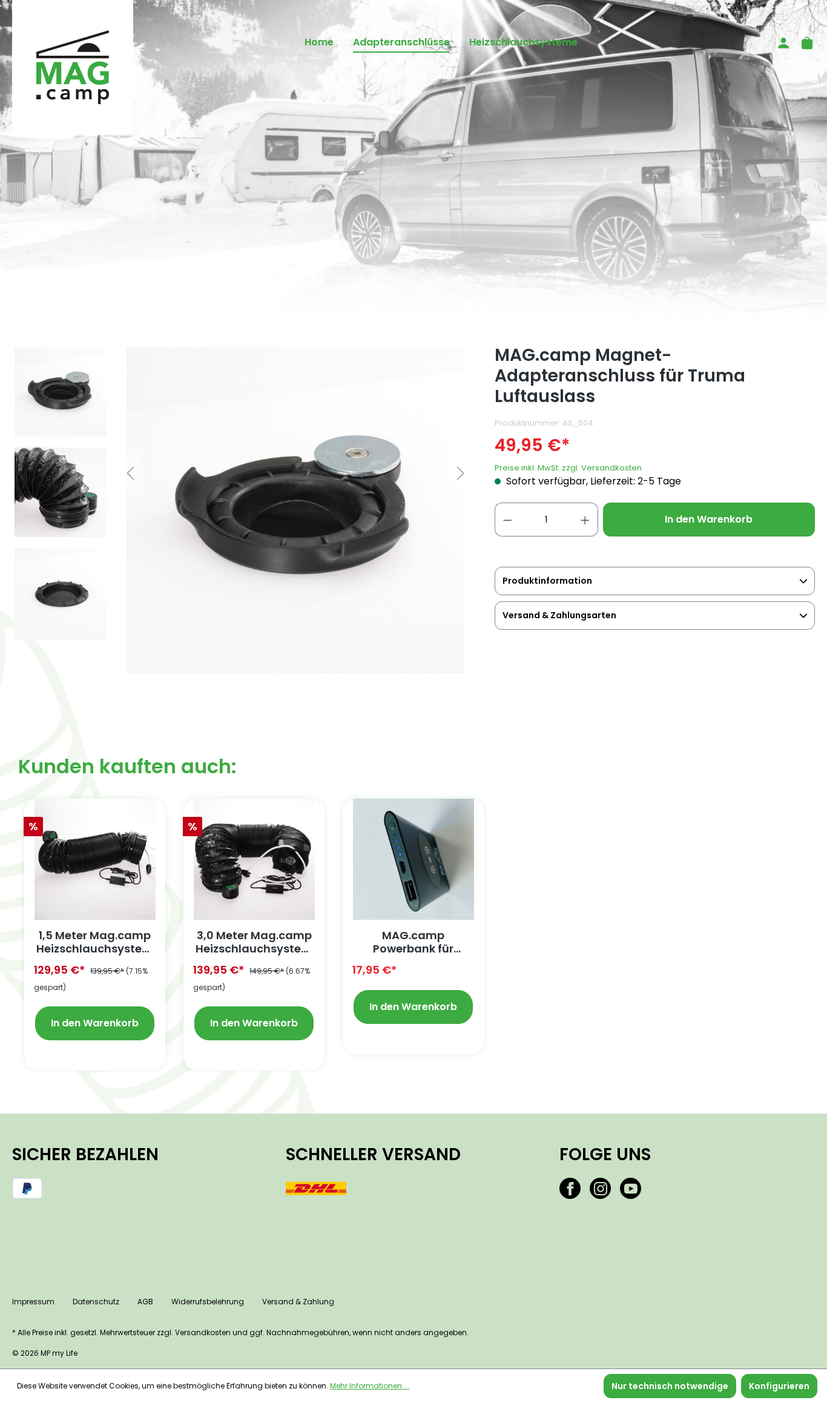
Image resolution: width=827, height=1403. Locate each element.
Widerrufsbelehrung (207, 1301)
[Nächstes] (461, 473)
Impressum (33, 1301)
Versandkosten (203, 1332)
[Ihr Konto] (780, 42)
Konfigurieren (779, 1386)
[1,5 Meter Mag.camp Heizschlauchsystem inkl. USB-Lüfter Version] (95, 859)
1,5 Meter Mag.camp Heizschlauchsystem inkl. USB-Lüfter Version (94, 942)
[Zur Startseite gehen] (72, 67)
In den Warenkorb (709, 519)
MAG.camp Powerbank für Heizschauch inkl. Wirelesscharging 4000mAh (413, 942)
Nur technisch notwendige (669, 1386)
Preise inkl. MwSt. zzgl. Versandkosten (568, 468)
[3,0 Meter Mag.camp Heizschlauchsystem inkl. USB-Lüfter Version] (254, 859)
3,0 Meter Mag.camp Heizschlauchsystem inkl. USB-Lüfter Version (254, 942)
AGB (145, 1301)
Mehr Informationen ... (369, 1386)
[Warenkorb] (803, 42)
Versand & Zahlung (298, 1301)
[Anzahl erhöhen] (585, 519)
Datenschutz (96, 1301)
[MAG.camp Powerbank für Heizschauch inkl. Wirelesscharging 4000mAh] (413, 859)
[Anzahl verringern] (507, 519)
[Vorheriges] (130, 473)
